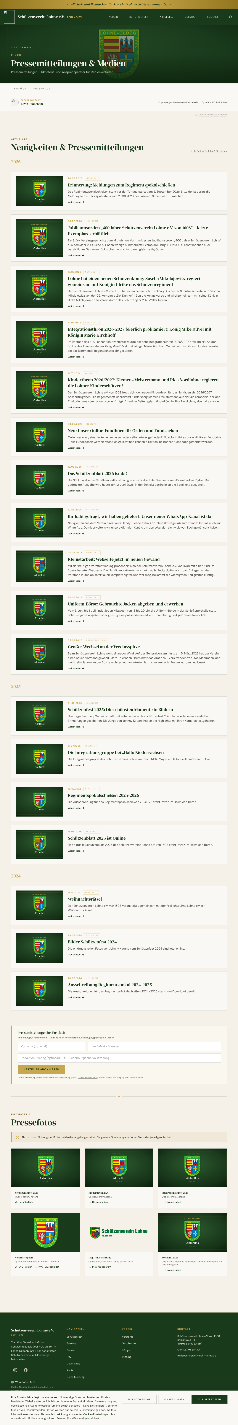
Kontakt (212, 16)
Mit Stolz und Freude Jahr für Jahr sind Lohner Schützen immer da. (119, 4)
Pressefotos (41, 88)
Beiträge (20, 88)
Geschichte (129, 1343)
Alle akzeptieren (209, 1399)
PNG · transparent (101, 1266)
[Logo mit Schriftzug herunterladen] (119, 1232)
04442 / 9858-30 (188, 1349)
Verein (113, 16)
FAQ (69, 1356)
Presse (71, 1350)
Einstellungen (174, 1399)
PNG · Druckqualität (48, 1266)
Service (190, 16)
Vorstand (127, 1336)
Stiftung (126, 1356)
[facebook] (26, 1370)
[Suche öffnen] (230, 17)
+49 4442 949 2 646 (216, 102)
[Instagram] (15, 1370)
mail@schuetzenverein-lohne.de (196, 1355)
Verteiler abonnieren (41, 1069)
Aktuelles (166, 16)
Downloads (73, 1363)
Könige (126, 1350)
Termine (71, 1343)
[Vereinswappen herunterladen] (45, 1232)
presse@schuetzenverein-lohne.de (179, 102)
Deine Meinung (75, 1377)
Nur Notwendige (139, 1399)
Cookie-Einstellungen (96, 1414)
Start (15, 47)
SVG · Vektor (25, 1266)
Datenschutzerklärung (88, 1077)
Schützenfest (138, 16)
